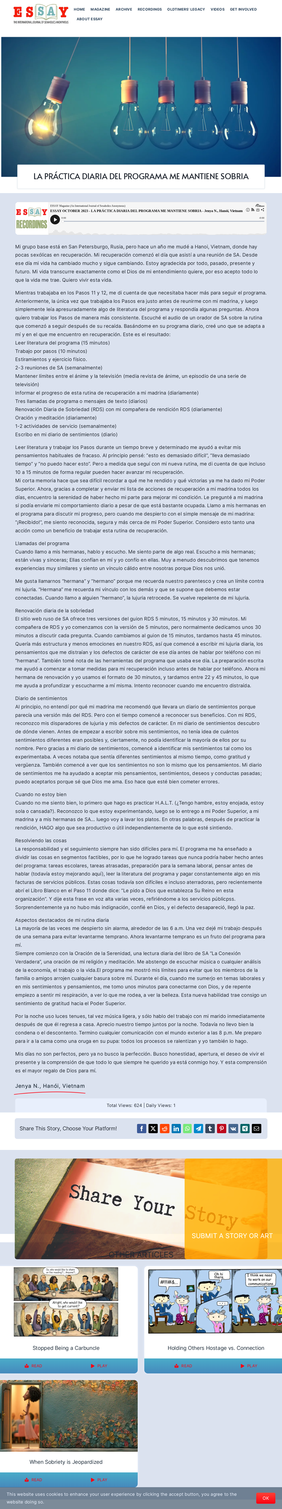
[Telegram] (198, 1128)
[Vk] (233, 1128)
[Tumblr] (210, 1128)
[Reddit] (164, 1128)
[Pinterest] (221, 1128)
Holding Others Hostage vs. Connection (216, 1348)
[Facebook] (141, 1128)
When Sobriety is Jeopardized (66, 1462)
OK (266, 1498)
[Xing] (245, 1128)
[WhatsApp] (187, 1128)
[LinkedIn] (176, 1128)
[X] (153, 1128)
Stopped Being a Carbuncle (66, 1348)
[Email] (256, 1128)
